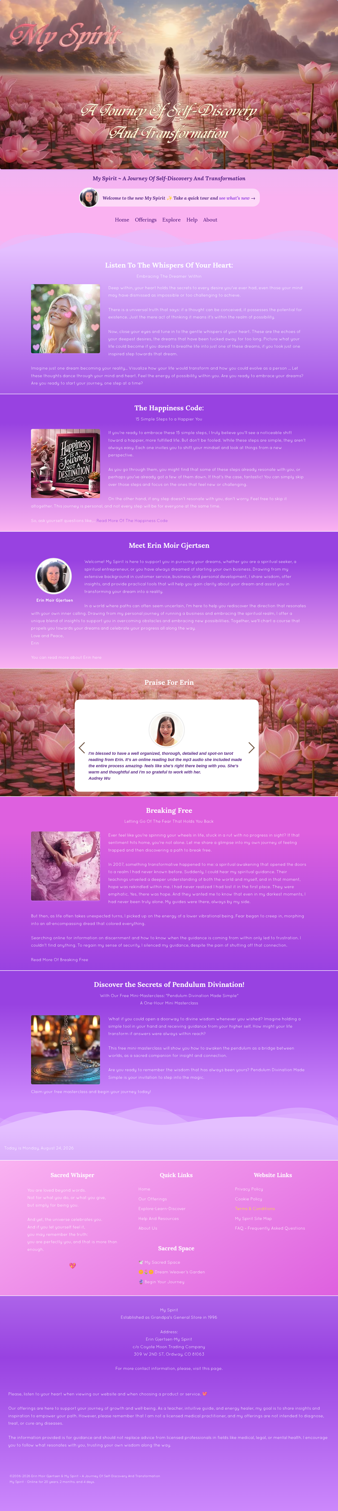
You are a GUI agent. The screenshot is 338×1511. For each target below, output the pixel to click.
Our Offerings (152, 1198)
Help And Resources (158, 1218)
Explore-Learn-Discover (162, 1208)
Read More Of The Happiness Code (132, 520)
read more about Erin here (75, 657)
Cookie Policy (248, 1198)
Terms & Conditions (255, 1208)
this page (212, 1368)
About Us (147, 1228)
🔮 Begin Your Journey (161, 1281)
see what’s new (234, 197)
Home (144, 1189)
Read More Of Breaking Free (59, 959)
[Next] (84, 747)
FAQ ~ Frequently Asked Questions (270, 1228)
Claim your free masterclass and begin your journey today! (91, 1091)
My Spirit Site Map (253, 1218)
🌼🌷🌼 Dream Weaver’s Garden (171, 1271)
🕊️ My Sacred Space (159, 1262)
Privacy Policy (249, 1189)
